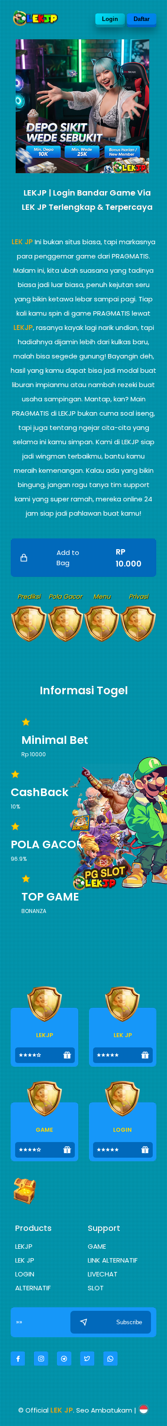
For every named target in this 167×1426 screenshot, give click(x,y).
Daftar (142, 19)
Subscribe (129, 1322)
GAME (97, 1246)
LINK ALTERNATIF (113, 1260)
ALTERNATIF (33, 1288)
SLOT (96, 1288)
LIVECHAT (103, 1274)
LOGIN (24, 1274)
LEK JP (22, 241)
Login (110, 19)
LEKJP (23, 327)
